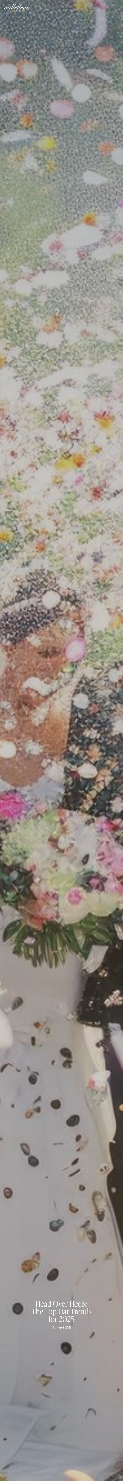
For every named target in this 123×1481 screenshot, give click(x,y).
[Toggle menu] (115, 8)
